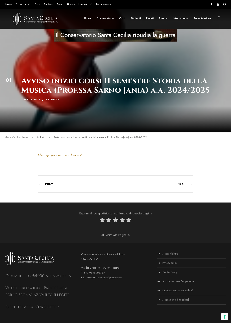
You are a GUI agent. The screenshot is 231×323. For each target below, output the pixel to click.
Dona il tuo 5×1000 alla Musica (38, 276)
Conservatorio (23, 4)
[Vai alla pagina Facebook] (211, 4)
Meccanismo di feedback (175, 300)
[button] (219, 17)
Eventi (60, 4)
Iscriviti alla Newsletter (32, 307)
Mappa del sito (170, 253)
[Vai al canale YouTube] (218, 4)
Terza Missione (104, 4)
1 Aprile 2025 (30, 99)
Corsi (37, 4)
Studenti (48, 4)
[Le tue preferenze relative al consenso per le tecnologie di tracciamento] (224, 316)
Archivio (52, 99)
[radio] (102, 220)
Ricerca (71, 4)
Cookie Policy (169, 272)
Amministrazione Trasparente (178, 281)
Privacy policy (169, 263)
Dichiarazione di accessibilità (177, 290)
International (85, 4)
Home (8, 4)
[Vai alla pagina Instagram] (224, 4)
